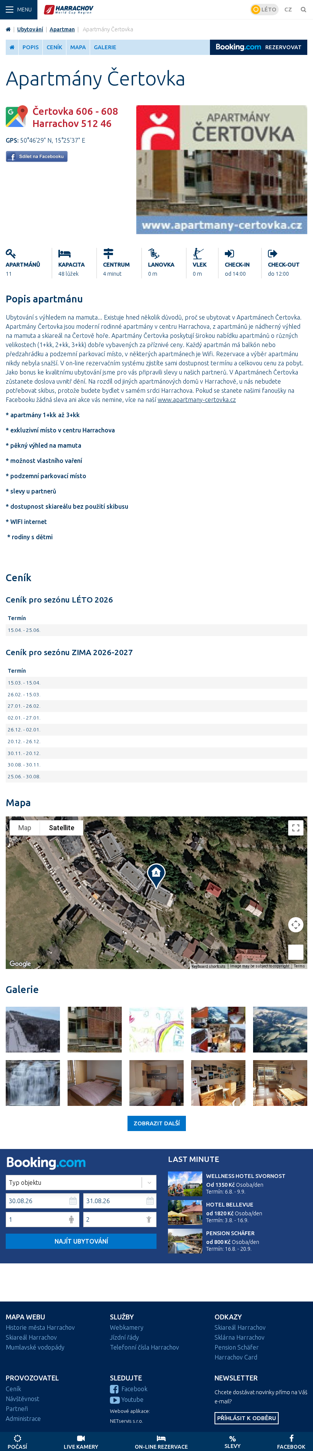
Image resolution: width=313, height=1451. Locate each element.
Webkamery (127, 1327)
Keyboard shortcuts (209, 966)
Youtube (132, 1399)
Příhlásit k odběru (246, 1418)
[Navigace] (18, 9)
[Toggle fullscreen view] (295, 828)
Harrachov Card (236, 1357)
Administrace (23, 1418)
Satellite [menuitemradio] (61, 828)
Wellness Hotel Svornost (246, 1176)
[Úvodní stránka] (146, 9)
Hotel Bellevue (229, 1205)
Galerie (105, 47)
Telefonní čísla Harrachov (144, 1347)
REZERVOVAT (283, 47)
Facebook (134, 1388)
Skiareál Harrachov (31, 1337)
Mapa (78, 47)
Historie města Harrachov (40, 1327)
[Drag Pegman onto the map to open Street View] (295, 952)
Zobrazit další (157, 1123)
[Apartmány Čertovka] (221, 231)
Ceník (54, 47)
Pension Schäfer (230, 1233)
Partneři (17, 1408)
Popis (31, 47)
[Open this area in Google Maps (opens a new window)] (20, 964)
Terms (299, 966)
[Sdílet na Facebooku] (37, 159)
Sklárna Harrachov (240, 1337)
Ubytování (30, 29)
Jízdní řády (124, 1337)
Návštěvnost (22, 1398)
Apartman (62, 29)
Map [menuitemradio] (24, 828)
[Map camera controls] (295, 924)
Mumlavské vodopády (35, 1347)
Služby (122, 1317)
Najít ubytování (81, 1241)
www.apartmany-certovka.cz (197, 399)
